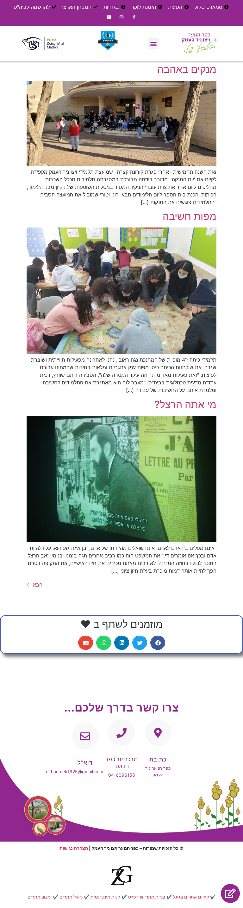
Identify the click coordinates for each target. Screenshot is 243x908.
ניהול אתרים (71, 896)
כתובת (157, 759)
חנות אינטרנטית (105, 896)
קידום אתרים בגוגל (191, 896)
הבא (34, 584)
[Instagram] (121, 17)
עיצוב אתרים (40, 896)
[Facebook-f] (134, 17)
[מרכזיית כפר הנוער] (121, 732)
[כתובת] (158, 733)
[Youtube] (109, 17)
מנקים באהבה (186, 69)
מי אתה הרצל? (185, 404)
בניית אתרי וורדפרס (146, 896)
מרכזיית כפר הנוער (121, 762)
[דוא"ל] (85, 736)
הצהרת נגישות (73, 848)
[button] (153, 43)
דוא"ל (85, 762)
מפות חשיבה (189, 216)
